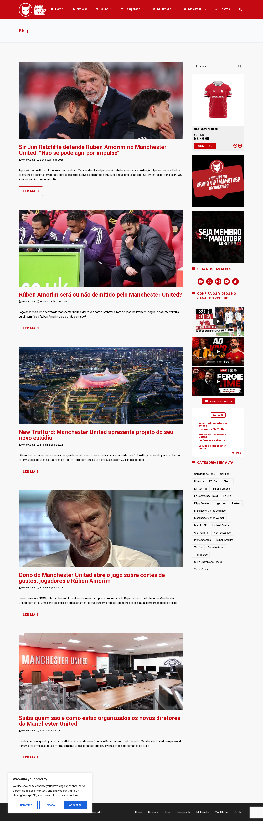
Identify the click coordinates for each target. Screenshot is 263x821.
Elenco (227, 481)
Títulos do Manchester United (212, 436)
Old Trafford (201, 532)
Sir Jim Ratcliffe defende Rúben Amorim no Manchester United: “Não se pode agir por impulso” (93, 150)
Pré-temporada (202, 540)
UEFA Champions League (208, 562)
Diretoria (199, 481)
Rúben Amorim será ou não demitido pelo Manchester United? (100, 294)
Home (59, 9)
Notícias (82, 9)
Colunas (224, 474)
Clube (104, 9)
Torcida (198, 547)
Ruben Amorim (224, 540)
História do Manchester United (213, 424)
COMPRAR (205, 146)
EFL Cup (213, 481)
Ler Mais (31, 191)
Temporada (132, 9)
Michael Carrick (220, 525)
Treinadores (201, 554)
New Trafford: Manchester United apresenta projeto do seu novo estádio (96, 435)
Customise (25, 805)
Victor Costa (28, 159)
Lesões (236, 503)
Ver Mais (236, 453)
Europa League (221, 488)
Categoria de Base (204, 474)
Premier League (222, 532)
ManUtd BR (195, 9)
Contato (225, 9)
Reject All (50, 805)
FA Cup (227, 496)
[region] (50, 793)
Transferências (216, 547)
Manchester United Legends (210, 510)
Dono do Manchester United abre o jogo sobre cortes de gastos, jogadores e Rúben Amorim (92, 578)
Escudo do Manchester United (212, 447)
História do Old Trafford (213, 429)
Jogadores (220, 503)
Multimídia (164, 9)
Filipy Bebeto (201, 503)
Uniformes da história (212, 440)
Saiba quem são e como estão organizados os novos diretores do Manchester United (99, 720)
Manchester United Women (209, 518)
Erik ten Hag (201, 488)
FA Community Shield (206, 496)
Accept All (75, 805)
